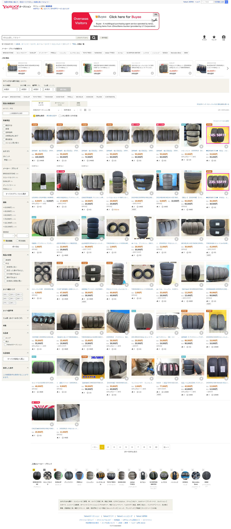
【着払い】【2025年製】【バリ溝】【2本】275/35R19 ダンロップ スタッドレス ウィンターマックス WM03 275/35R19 (192, 197)
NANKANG (98, 53)
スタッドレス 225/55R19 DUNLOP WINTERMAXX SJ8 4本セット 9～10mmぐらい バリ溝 (192, 151)
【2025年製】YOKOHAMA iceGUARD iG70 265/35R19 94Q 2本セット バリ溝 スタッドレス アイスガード (117, 383)
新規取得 (49, 6)
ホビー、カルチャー (138, 501)
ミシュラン (63, 53)
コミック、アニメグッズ (126, 508)
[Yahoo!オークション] (17, 6)
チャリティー (146, 508)
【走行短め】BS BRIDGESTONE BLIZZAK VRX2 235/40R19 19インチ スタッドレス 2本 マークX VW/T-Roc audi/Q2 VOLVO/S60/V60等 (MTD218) (192, 289)
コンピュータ (78, 501)
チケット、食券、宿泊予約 (87, 508)
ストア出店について (108, 523)
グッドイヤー (43, 53)
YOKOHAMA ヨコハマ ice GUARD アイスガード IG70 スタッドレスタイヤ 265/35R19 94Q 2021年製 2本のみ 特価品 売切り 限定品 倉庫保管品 (217, 243)
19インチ (66, 44)
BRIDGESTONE (8, 53)
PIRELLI (53, 53)
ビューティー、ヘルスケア (122, 505)
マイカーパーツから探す (221, 121)
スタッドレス (56, 44)
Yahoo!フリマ (108, 516)
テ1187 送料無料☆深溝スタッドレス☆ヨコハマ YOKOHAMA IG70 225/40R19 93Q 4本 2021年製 (68, 289)
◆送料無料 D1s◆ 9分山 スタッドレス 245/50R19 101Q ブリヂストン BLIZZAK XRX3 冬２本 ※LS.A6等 (217, 151)
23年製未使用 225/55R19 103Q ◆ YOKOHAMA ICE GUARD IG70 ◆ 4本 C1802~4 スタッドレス (217, 289)
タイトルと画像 (81, 110)
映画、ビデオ (113, 501)
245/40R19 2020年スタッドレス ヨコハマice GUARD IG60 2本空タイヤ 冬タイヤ (217, 337)
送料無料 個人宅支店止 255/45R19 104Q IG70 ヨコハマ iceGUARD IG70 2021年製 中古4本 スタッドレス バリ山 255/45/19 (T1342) (167, 151)
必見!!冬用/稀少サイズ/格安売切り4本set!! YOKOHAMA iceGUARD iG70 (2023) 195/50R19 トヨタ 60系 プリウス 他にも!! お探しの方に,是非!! (68, 243)
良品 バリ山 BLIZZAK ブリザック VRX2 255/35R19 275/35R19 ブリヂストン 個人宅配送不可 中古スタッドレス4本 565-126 (192, 383)
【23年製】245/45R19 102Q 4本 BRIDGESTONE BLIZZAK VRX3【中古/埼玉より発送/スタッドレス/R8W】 (43, 337)
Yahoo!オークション (91, 516)
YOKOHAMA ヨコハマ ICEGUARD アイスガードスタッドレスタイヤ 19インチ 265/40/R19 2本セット (117, 243)
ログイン (36, 9)
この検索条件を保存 (15, 113)
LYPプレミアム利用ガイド (131, 520)
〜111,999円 (9, 223)
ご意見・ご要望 (123, 523)
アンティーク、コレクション (156, 501)
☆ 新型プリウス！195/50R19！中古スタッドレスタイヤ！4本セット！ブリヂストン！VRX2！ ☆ (68, 383)
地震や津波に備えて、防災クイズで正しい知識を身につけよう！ (27, 2)
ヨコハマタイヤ (21, 53)
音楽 (98, 501)
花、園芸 (75, 508)
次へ (227, 68)
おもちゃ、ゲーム (125, 501)
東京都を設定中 (52, 116)
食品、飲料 (136, 505)
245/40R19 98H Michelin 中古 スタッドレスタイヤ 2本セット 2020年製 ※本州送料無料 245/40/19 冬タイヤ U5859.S (217, 383)
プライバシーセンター (104, 520)
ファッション (93, 505)
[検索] (226, 1)
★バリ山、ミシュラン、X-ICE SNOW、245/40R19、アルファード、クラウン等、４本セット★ (167, 289)
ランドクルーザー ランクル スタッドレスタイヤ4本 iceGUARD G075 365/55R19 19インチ (143, 383)
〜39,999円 (9, 211)
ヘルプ (197, 2)
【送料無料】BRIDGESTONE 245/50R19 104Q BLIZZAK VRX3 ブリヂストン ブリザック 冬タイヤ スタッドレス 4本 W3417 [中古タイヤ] (93, 383)
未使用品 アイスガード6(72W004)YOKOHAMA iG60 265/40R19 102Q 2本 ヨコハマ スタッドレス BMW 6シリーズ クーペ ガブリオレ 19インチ (93, 289)
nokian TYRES (110, 53)
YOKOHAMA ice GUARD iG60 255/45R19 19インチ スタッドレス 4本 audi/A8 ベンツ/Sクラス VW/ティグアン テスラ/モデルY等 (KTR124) (93, 337)
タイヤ (47, 44)
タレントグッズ (112, 508)
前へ (4, 68)
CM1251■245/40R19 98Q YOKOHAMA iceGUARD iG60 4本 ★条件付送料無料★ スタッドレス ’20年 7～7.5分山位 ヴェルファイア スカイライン (43, 428)
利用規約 (117, 520)
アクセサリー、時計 (105, 505)
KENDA (165, 53)
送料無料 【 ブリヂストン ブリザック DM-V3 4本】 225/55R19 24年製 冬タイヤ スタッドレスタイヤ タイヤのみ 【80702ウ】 (192, 337)
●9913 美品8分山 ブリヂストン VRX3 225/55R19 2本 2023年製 (68, 197)
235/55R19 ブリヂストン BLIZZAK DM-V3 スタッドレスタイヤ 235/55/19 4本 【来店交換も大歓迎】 (117, 337)
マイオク (204, 39)
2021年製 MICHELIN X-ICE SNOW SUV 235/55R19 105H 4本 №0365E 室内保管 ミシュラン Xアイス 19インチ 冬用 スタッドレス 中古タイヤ (167, 197)
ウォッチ (214, 39)
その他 (154, 508)
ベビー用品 (101, 508)
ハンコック (156, 53)
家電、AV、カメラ (90, 501)
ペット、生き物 (161, 505)
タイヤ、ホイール (37, 44)
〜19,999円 (9, 207)
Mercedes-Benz (176, 53)
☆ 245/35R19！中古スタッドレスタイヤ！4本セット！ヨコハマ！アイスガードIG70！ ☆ (68, 428)
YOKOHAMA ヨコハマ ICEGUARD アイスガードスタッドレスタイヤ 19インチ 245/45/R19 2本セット (143, 289)
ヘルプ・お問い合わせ (138, 523)
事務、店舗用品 (65, 508)
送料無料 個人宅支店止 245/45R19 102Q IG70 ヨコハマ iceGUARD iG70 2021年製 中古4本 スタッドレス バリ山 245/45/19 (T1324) (117, 151)
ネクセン (120, 53)
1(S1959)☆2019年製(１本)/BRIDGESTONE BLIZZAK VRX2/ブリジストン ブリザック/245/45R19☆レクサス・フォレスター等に (43, 197)
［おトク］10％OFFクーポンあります (56, 9)
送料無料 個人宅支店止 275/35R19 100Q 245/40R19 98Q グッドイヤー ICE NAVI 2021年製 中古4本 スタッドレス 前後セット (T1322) (68, 151)
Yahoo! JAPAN (188, 2)
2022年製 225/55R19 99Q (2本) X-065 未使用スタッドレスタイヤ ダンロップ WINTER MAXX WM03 (143, 197)
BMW (186, 53)
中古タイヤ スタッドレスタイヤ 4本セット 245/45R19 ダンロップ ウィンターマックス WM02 (117, 289)
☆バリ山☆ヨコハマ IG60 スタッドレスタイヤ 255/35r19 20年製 (117, 197)
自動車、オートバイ (22, 44)
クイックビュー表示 (89, 110)
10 (156, 447)
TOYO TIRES (87, 53)
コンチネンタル (75, 53)
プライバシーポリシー (86, 520)
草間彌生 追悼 (219, 2)
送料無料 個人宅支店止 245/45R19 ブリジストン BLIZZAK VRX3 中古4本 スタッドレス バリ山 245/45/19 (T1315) (93, 151)
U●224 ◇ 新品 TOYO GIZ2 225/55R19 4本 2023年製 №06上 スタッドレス (167, 383)
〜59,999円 (9, 215)
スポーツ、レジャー (66, 505)
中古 (74, 44)
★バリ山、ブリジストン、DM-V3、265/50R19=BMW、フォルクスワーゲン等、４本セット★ (143, 243)
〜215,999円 (10, 227)
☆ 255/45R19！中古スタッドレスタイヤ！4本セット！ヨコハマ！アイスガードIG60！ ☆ (167, 243)
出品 (223, 39)
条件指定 (104, 38)
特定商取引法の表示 (92, 523)
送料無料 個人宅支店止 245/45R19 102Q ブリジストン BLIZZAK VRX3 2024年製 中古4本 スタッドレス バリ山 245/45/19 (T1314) (43, 151)
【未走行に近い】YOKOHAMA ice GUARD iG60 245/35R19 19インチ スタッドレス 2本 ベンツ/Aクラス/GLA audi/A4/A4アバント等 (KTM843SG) (68, 337)
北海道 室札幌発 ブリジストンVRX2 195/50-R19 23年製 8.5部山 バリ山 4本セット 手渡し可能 (93, 197)
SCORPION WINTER (133, 53)
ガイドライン (147, 520)
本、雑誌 (105, 501)
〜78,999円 (9, 219)
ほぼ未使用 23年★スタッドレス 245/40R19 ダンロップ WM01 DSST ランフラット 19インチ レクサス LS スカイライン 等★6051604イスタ (93, 243)
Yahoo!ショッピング (124, 516)
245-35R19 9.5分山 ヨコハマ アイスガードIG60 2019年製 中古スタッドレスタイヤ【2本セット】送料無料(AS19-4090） (143, 337)
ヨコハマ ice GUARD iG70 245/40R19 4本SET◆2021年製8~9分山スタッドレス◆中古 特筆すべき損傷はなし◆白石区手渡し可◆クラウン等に (43, 383)
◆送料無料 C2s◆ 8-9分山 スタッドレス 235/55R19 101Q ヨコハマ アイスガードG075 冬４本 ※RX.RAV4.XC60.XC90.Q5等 (217, 197)
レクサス (146, 53)
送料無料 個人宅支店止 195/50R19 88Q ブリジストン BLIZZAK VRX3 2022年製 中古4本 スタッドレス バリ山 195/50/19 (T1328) (143, 151)
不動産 (138, 508)
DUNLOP (33, 53)
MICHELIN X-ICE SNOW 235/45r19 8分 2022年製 (192, 243)
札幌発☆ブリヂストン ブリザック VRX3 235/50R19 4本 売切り (43, 243)
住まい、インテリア (148, 505)
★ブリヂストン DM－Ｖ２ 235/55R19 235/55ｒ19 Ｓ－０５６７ (167, 337)
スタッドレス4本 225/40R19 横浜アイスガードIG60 (43, 289)
